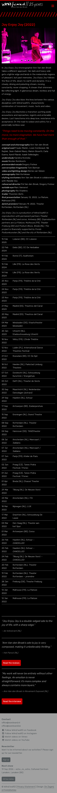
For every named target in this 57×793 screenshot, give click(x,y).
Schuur (29, 398)
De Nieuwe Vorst (33, 489)
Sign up (6, 760)
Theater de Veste (31, 381)
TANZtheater (34, 431)
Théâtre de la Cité (32, 281)
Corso (32, 531)
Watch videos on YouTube (17, 740)
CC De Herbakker (31, 247)
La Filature (32, 590)
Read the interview (12, 701)
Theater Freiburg (34, 581)
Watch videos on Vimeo (16, 736)
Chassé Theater (31, 481)
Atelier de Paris (31, 456)
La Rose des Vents (31, 264)
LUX (29, 506)
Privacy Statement (26, 786)
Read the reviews (11, 663)
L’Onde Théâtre (31, 339)
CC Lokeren (31, 239)
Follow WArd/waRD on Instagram (21, 733)
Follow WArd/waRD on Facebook (20, 730)
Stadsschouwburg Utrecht (25, 334)
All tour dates (8, 779)
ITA (31, 498)
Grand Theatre (35, 414)
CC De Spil (32, 356)
